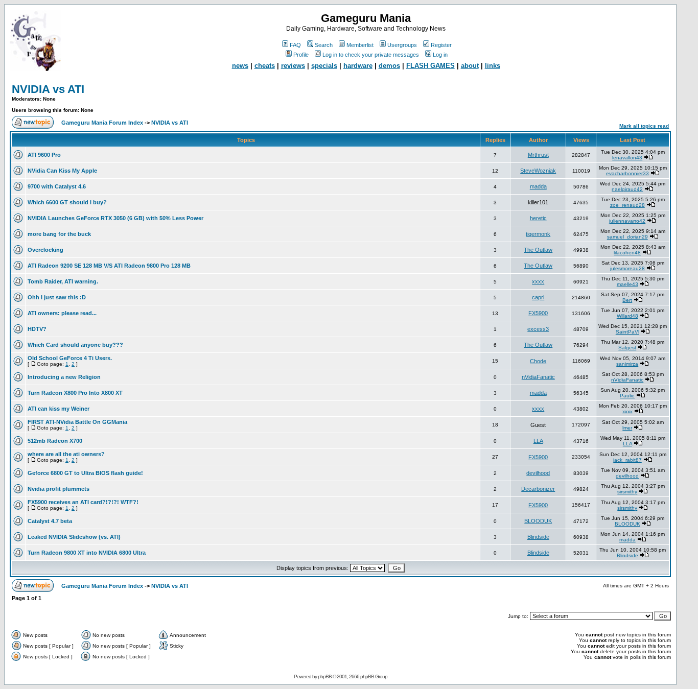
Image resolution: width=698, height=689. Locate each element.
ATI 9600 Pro (44, 155)
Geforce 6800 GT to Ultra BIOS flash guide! (85, 473)
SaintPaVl (627, 332)
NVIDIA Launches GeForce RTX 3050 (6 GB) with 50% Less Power (115, 218)
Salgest (627, 347)
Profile (301, 55)
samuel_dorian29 (627, 237)
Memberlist (360, 45)
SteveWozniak (538, 171)
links (492, 65)
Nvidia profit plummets (58, 489)
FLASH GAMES (430, 65)
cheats (264, 65)
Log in (440, 55)
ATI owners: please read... (62, 313)
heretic (538, 218)
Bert (627, 300)
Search (324, 45)
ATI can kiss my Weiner (58, 409)
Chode (538, 361)
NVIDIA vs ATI (48, 89)
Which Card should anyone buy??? (75, 345)
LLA (538, 441)
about (470, 65)
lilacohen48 (627, 252)
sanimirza (627, 364)
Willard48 (627, 316)
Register (441, 45)
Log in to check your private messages (370, 55)
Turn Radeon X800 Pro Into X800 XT (75, 393)
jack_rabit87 (627, 460)
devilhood (538, 473)
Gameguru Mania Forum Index (102, 123)
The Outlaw (538, 250)
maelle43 (627, 284)
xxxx (538, 281)
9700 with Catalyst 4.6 (57, 186)
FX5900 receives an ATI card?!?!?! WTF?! (83, 502)
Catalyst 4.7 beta (50, 521)
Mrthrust (538, 155)
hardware (358, 65)
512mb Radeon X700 (55, 441)
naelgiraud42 (627, 189)
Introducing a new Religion (64, 377)
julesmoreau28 (627, 268)
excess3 (538, 329)
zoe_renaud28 (627, 205)
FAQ (295, 45)
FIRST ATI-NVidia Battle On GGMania (77, 422)
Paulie (627, 395)
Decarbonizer (538, 489)
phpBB (325, 676)
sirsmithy (627, 491)
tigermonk (538, 234)
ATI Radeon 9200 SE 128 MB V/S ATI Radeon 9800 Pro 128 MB (109, 266)
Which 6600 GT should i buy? (67, 202)
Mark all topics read (644, 126)
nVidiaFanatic (538, 377)
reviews (293, 65)
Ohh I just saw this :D (57, 297)
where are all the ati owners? (66, 454)
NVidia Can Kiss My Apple (62, 171)
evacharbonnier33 (627, 173)
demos (389, 65)
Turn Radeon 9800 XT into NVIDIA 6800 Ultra (87, 553)
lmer (627, 428)
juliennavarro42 (627, 221)
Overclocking (45, 250)
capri (538, 297)
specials (324, 65)
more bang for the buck (59, 234)
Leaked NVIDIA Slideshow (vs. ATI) (74, 537)
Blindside (538, 537)
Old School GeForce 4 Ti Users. (70, 358)
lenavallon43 (627, 157)
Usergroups (402, 45)
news (240, 65)
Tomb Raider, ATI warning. (63, 281)
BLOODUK (538, 521)
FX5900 (538, 313)
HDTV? (37, 329)
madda (538, 186)
